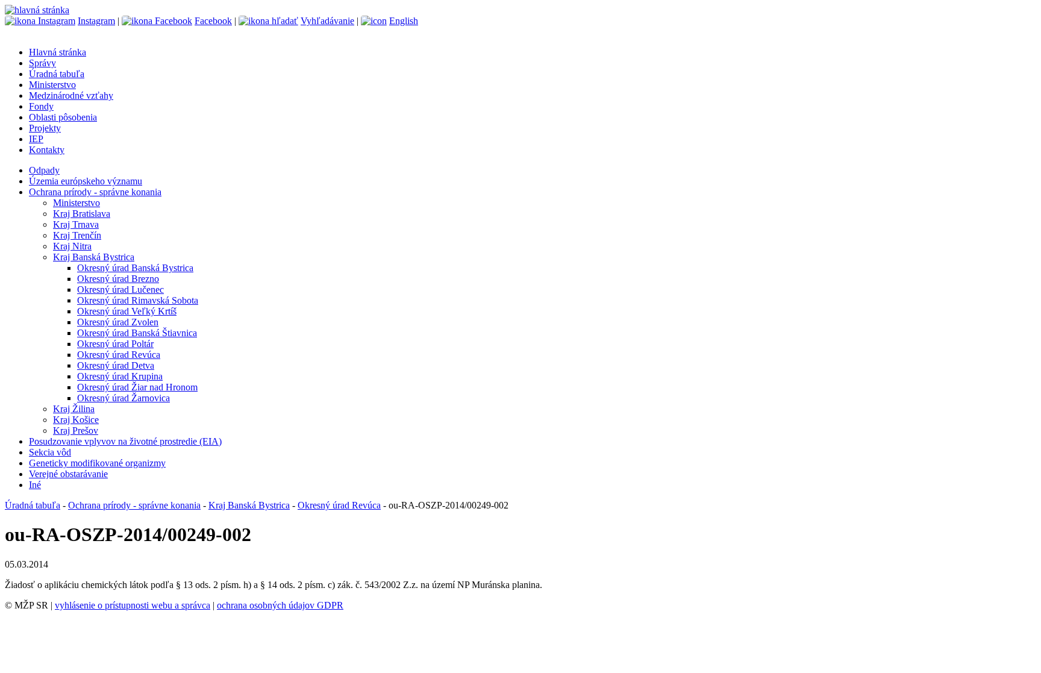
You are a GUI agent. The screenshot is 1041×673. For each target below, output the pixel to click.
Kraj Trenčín (77, 235)
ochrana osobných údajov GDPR (280, 605)
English (403, 21)
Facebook (213, 21)
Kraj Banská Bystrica (93, 257)
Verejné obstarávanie (68, 474)
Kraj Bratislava (81, 213)
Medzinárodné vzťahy (71, 95)
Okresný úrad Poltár (115, 344)
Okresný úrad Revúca (118, 354)
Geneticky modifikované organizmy (97, 463)
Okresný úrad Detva (115, 365)
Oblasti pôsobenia (63, 117)
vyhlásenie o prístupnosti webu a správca (132, 605)
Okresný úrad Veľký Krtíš (127, 311)
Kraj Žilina (74, 409)
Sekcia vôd (50, 452)
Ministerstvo (52, 85)
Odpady (44, 170)
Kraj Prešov (75, 430)
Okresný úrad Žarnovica (123, 398)
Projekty (45, 128)
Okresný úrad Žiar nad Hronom (137, 387)
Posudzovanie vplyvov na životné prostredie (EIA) (125, 441)
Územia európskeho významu (85, 181)
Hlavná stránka (57, 52)
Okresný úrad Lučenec (120, 289)
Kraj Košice (76, 420)
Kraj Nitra (72, 246)
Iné (35, 485)
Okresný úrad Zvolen (117, 322)
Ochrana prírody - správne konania (95, 192)
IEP (36, 139)
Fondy (41, 106)
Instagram (96, 21)
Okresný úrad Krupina (120, 376)
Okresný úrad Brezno (118, 279)
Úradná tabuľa (56, 74)
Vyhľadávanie (327, 21)
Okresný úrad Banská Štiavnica (137, 333)
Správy (42, 63)
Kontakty (46, 150)
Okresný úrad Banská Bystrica (135, 268)
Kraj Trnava (76, 224)
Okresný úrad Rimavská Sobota (137, 300)
